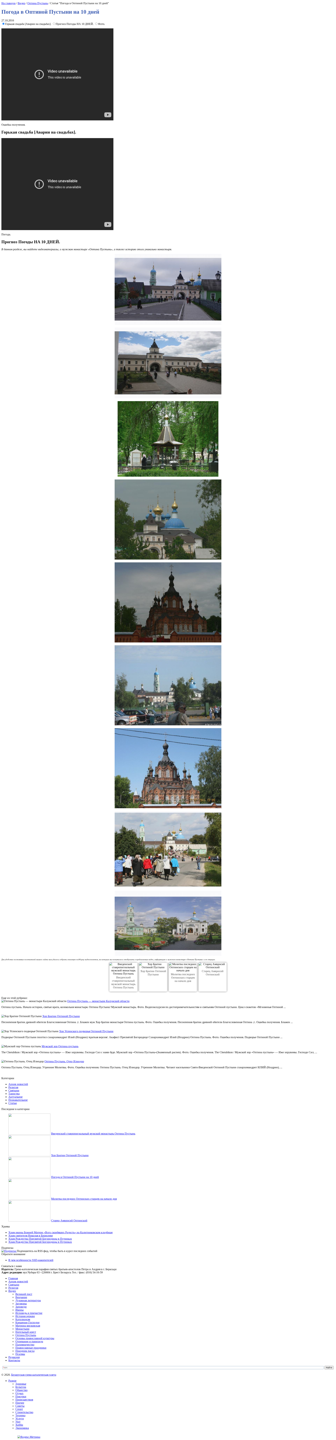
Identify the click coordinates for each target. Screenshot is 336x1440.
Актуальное (15, 1096)
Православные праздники (30, 1347)
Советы (19, 1405)
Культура (20, 1386)
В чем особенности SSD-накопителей (30, 1260)
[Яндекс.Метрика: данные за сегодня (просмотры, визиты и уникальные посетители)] (29, 1437)
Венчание (21, 1297)
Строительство (24, 1412)
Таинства (14, 1093)
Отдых (19, 1393)
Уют (17, 1421)
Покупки (20, 1396)
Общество (21, 1390)
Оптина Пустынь (37, 3)
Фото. (101, 23)
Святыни (13, 1090)
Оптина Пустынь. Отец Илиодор (64, 1061)
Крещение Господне (27, 1322)
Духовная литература (28, 1300)
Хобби (19, 1424)
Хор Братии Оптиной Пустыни (61, 1016)
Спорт (19, 1409)
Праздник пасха (24, 1350)
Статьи (12, 1103)
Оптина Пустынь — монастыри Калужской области (98, 1001)
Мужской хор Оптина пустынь (60, 1046)
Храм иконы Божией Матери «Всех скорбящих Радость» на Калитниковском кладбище (60, 1232)
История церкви (25, 1316)
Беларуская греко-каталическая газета (33, 1374)
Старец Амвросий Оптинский (69, 1220)
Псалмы (20, 1354)
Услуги (19, 1418)
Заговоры (21, 1303)
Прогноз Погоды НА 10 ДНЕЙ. (75, 23)
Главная (13, 1278)
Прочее (19, 1402)
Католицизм (22, 1319)
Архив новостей (18, 1084)
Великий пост (23, 1294)
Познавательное (18, 1099)
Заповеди (21, 1306)
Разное (12, 1380)
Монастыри (22, 1328)
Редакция (14, 1357)
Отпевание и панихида (29, 1341)
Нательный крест (25, 1331)
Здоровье (20, 1383)
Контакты (14, 1360)
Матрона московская (27, 1325)
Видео (21, 3)
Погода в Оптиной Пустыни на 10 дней (75, 1177)
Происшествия (24, 1399)
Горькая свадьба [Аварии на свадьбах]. (28, 23)
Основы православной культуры (34, 1338)
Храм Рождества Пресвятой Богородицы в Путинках (40, 1238)
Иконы (19, 1309)
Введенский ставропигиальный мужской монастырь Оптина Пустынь (93, 1133)
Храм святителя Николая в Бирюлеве (30, 1235)
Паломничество (24, 1344)
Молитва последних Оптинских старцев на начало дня (183, 977)
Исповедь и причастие (28, 1313)
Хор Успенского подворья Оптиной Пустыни (86, 1031)
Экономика (22, 1428)
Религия (13, 1087)
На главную (8, 3)
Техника (20, 1415)
